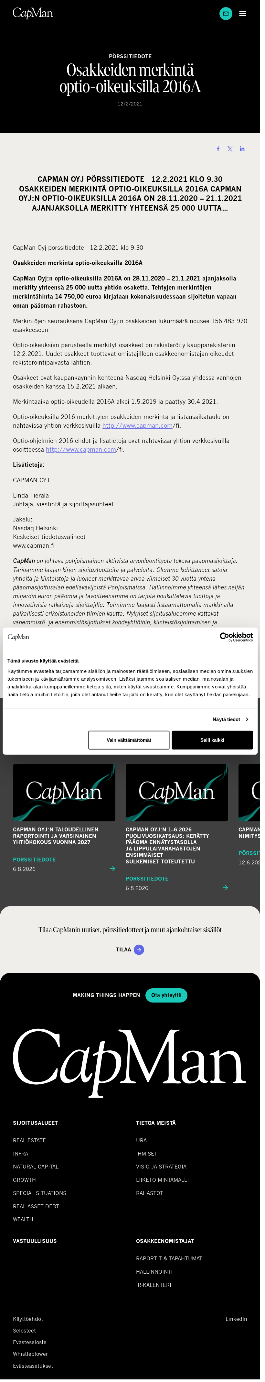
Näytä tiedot (226, 719)
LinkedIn (236, 1319)
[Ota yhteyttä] (225, 13)
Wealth (23, 1219)
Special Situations (39, 1193)
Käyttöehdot (28, 1319)
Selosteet (24, 1330)
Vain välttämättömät (129, 739)
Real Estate (29, 1140)
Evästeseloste (30, 1342)
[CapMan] (33, 13)
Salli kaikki (212, 739)
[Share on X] (230, 149)
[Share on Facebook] (218, 149)
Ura (141, 1140)
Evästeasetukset (33, 1365)
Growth (24, 1179)
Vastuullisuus (35, 1241)
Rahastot (149, 1193)
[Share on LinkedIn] (242, 149)
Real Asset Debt (36, 1206)
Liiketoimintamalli (162, 1179)
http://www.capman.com (137, 425)
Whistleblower (30, 1354)
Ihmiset (146, 1153)
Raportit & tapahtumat (169, 1258)
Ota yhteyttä (166, 995)
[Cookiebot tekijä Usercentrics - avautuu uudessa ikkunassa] (224, 637)
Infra (20, 1153)
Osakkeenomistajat (165, 1241)
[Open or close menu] (241, 13)
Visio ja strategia (161, 1166)
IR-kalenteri (153, 1284)
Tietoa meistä (156, 1123)
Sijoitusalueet (35, 1123)
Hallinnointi (154, 1271)
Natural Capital (35, 1166)
